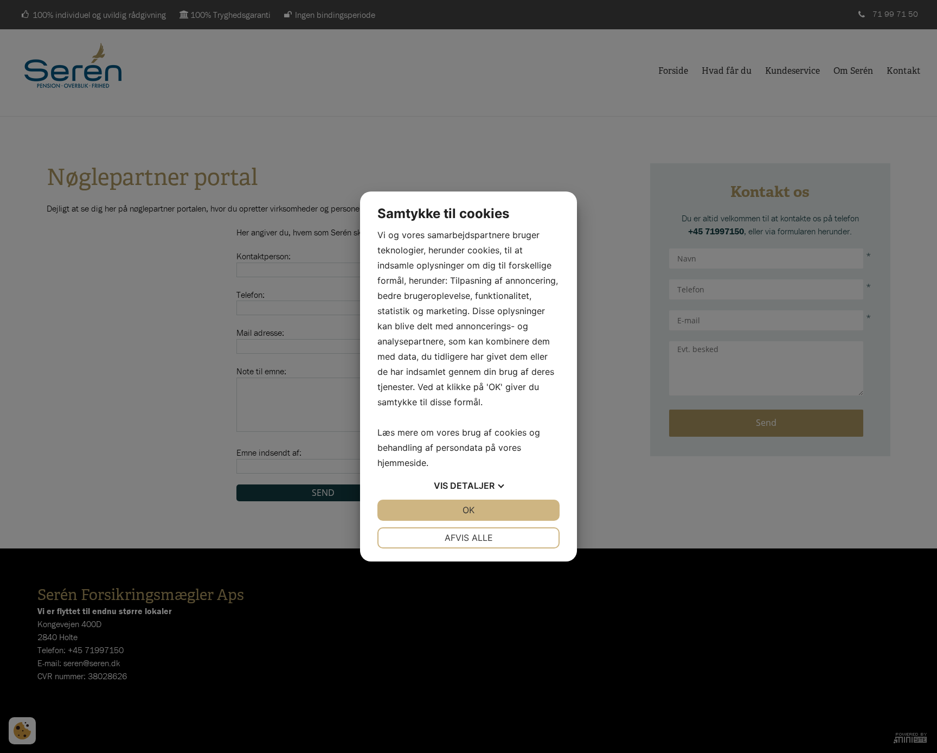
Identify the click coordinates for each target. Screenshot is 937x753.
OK (468, 510)
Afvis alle (469, 537)
